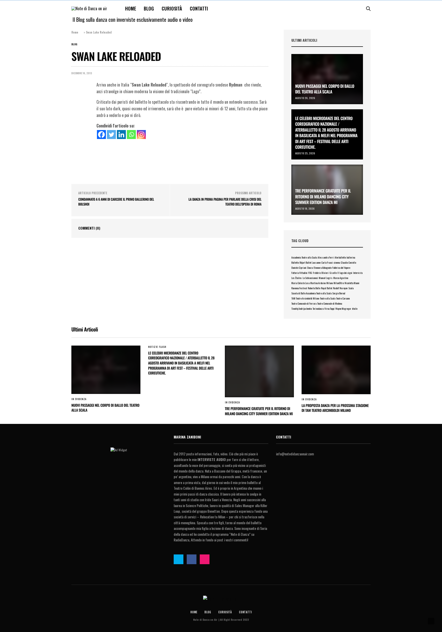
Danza (310, 268)
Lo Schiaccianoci (310, 278)
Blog (149, 8)
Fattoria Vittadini (299, 273)
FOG (310, 273)
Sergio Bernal (338, 293)
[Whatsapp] (131, 134)
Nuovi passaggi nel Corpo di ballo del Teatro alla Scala (324, 89)
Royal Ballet (326, 288)
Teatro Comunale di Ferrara (303, 303)
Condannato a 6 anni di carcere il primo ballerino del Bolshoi (116, 202)
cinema (337, 262)
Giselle (333, 273)
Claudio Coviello (348, 262)
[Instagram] (141, 134)
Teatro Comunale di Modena (329, 303)
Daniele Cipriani (298, 268)
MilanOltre (339, 283)
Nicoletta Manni (352, 283)
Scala (350, 288)
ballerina (351, 257)
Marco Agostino (340, 278)
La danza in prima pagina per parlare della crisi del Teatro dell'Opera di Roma (225, 202)
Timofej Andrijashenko (301, 308)
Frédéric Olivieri (321, 273)
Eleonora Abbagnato (323, 268)
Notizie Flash (157, 347)
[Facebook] (101, 134)
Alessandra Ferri (326, 257)
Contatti (199, 8)
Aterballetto (340, 257)
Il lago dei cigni (344, 273)
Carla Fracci (327, 262)
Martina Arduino (318, 283)
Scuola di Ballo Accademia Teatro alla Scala (311, 293)
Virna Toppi (329, 308)
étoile (354, 308)
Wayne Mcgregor (343, 308)
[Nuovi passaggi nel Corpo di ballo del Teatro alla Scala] (327, 79)
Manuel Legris (326, 278)
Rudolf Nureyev (340, 288)
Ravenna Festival (299, 288)
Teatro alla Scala (327, 298)
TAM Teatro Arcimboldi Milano (305, 298)
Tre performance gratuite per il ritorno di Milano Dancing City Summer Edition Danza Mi (323, 196)
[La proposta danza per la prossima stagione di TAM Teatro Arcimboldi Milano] (336, 370)
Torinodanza (318, 308)
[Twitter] (111, 134)
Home (130, 8)
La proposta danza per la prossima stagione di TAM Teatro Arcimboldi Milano (335, 408)
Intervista (357, 273)
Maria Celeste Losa (300, 283)
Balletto (295, 262)
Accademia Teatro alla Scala (304, 257)
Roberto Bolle (314, 288)
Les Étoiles (296, 278)
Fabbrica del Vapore (341, 268)
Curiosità (172, 8)
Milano (329, 283)
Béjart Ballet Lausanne (310, 262)
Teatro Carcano (343, 298)
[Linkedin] (121, 134)
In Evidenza (78, 399)
